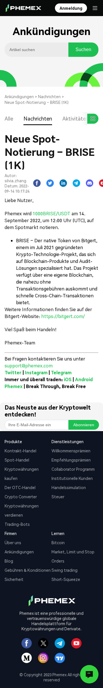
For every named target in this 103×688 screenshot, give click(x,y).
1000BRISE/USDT (51, 213)
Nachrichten (49, 96)
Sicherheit (14, 579)
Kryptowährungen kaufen (22, 473)
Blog (9, 560)
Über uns (13, 542)
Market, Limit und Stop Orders (73, 556)
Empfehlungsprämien (71, 459)
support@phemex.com (29, 366)
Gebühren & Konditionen (28, 570)
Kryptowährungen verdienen (22, 510)
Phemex (14, 386)
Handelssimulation (69, 487)
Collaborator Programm (73, 469)
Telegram (61, 372)
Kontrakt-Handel (20, 450)
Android (84, 379)
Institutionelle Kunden (72, 478)
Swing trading (65, 570)
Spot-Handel (17, 459)
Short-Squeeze (66, 579)
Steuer (58, 496)
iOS (68, 379)
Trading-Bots (17, 524)
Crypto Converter (21, 496)
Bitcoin (58, 542)
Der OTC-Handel (20, 487)
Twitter (13, 372)
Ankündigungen (19, 96)
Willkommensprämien (71, 450)
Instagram (36, 372)
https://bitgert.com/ (63, 316)
